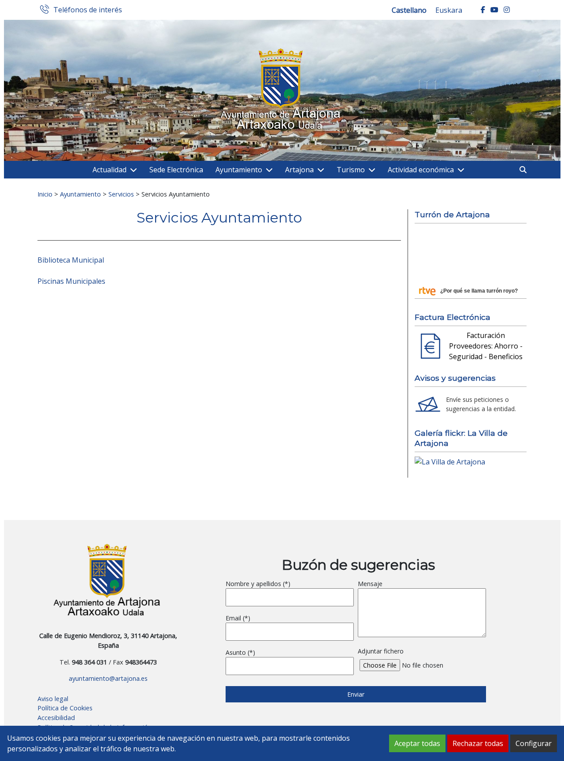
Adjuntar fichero (381, 651)
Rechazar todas (478, 743)
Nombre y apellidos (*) (258, 583)
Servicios (121, 193)
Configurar (534, 743)
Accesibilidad (56, 717)
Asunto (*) (240, 652)
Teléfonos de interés (87, 10)
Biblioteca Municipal (70, 260)
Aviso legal (52, 698)
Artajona (299, 169)
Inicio (44, 193)
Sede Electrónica (176, 169)
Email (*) (238, 618)
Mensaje (370, 583)
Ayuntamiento (238, 169)
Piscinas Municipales (71, 281)
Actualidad (109, 169)
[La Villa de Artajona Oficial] (450, 461)
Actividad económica (421, 169)
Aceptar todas (417, 743)
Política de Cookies (65, 708)
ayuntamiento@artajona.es (108, 678)
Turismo (351, 169)
